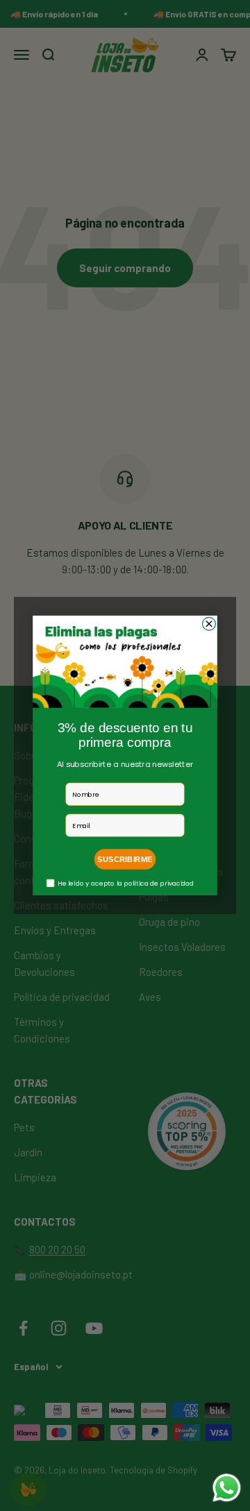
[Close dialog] (209, 623)
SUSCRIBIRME (125, 859)
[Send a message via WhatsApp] (226, 1487)
